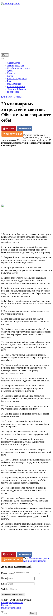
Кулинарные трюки (39, 558)
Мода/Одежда (14, 84)
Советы (17, 96)
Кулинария (6, 96)
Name (4, 578)
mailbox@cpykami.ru (11, 607)
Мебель (11, 73)
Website (5, 589)
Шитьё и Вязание (16, 86)
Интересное (13, 91)
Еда (9, 81)
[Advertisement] (26, 29)
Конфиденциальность (12, 602)
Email (4, 583)
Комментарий (8, 573)
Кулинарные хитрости (34, 561)
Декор (10, 70)
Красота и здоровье (16, 78)
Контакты (6, 605)
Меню (5, 55)
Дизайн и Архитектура (18, 68)
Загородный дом (15, 65)
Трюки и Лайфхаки (16, 89)
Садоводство (13, 62)
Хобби (10, 76)
